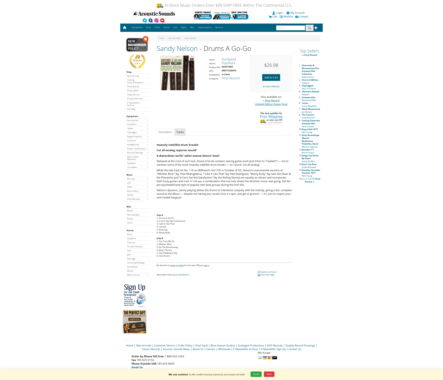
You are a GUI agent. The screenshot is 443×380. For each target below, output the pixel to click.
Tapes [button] (184, 27)
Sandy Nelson (177, 48)
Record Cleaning (134, 152)
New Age (131, 258)
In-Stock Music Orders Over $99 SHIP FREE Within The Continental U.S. (228, 5)
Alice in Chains (309, 87)
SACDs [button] (166, 27)
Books (130, 210)
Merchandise (133, 214)
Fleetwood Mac (309, 99)
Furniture (131, 140)
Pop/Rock (131, 238)
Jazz (129, 254)
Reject (269, 374)
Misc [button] (192, 27)
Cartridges (132, 132)
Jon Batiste (311, 110)
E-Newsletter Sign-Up (273, 349)
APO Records (275, 345)
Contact (304, 16)
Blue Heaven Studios (223, 345)
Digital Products (134, 136)
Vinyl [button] (148, 27)
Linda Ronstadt (309, 166)
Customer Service (164, 345)
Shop (129, 71)
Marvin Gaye (308, 151)
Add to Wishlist (272, 86)
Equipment (132, 116)
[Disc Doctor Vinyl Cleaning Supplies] (240, 15)
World (130, 270)
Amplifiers (132, 124)
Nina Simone (311, 123)
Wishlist (288, 16)
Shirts (130, 222)
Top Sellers (309, 51)
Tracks (180, 132)
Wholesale (224, 349)
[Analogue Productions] (222, 15)
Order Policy (185, 345)
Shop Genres (133, 94)
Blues (130, 234)
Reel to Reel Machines (132, 158)
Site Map (131, 109)
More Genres (133, 274)
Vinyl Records (133, 199)
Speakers (131, 163)
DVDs (129, 186)
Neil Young (310, 131)
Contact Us (294, 349)
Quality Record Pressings (300, 345)
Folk (129, 250)
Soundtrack (132, 266)
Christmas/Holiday (135, 262)
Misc (128, 206)
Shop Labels (133, 90)
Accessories (133, 120)
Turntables (132, 167)
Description (165, 132)
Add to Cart (271, 77)
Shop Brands (133, 86)
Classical (131, 242)
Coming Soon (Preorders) (135, 81)
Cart (274, 16)
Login (279, 12)
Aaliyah (310, 81)
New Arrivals (133, 75)
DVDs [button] (157, 27)
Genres (130, 230)
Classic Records (151, 349)
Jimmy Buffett (310, 158)
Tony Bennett (308, 116)
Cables (130, 128)
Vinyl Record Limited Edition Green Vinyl (271, 102)
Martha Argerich (310, 141)
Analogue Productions (251, 345)
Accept (256, 374)
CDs (129, 182)
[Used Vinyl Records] (203, 15)
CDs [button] (175, 27)
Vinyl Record (190, 38)
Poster (130, 218)
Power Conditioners (136, 148)
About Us (198, 349)
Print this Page (267, 274)
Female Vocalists (135, 246)
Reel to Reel (132, 191)
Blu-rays (131, 178)
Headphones (133, 144)
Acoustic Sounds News (176, 349)
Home (129, 345)
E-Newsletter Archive (133, 104)
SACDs (130, 195)
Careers (210, 349)
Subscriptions (205, 27)
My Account (297, 12)
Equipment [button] (137, 27)
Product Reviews (135, 98)
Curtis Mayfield (309, 105)
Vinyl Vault (201, 345)
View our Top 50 (309, 180)
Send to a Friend (268, 271)
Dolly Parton (310, 71)
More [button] (218, 27)
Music (129, 174)
